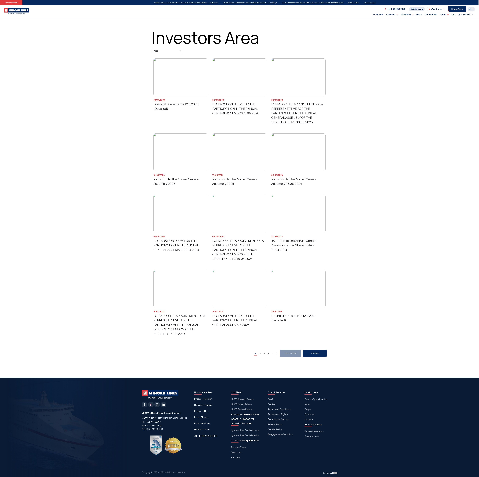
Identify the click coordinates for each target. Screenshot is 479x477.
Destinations (431, 14)
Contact (272, 404)
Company (391, 14)
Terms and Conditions (279, 409)
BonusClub (457, 9)
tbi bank (308, 419)
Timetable (406, 14)
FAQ (453, 14)
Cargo (307, 409)
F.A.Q (270, 399)
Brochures (309, 414)
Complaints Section (278, 419)
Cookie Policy (275, 429)
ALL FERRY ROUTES (205, 436)
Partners (235, 457)
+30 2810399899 (153, 421)
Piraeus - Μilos (201, 411)
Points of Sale (238, 447)
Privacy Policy (275, 424)
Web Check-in (437, 9)
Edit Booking (417, 9)
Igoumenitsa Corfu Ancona (245, 430)
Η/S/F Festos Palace (241, 409)
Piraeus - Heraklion (203, 399)
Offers (443, 14)
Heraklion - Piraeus (203, 405)
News (419, 14)
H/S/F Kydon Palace (241, 404)
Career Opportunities (315, 399)
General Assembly (314, 431)
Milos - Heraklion (202, 423)
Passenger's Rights (278, 414)
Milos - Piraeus (201, 417)
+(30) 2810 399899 (396, 9)
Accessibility (467, 14)
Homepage (378, 14)
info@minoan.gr (154, 425)
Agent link (236, 452)
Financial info (311, 436)
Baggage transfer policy (280, 434)
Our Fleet (236, 392)
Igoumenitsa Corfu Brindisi (245, 435)
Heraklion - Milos (202, 429)
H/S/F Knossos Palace (242, 399)
